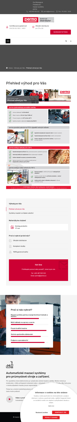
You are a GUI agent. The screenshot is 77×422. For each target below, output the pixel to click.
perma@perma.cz (49, 11)
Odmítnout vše (60, 412)
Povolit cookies (51, 417)
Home (11, 68)
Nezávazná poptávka (61, 32)
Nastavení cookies (42, 412)
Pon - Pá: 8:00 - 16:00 (65, 11)
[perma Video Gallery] (9, 399)
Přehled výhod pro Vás (17, 209)
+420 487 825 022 (34, 11)
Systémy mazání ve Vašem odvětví (21, 213)
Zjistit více (51, 406)
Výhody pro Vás (19, 68)
